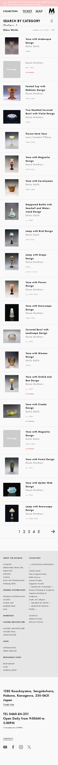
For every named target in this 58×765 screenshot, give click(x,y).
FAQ (5, 609)
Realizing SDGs (9, 583)
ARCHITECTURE (9, 635)
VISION (6, 577)
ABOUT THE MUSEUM (12, 558)
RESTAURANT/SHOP (12, 657)
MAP (39, 11)
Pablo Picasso (34, 577)
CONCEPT (7, 564)
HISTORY (7, 574)
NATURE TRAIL (9, 631)
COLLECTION (35, 558)
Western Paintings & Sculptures (42, 590)
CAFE (5, 667)
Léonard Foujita (35, 580)
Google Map (8, 704)
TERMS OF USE (35, 619)
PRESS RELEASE (10, 651)
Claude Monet (35, 571)
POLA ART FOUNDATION (13, 580)
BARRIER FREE (9, 606)
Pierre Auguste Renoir (38, 574)
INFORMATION (9, 647)
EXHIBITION (8, 615)
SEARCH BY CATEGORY (21, 22)
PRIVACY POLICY (36, 622)
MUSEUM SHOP (10, 670)
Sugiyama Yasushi (36, 583)
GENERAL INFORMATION (14, 590)
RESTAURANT (9, 664)
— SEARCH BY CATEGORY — (41, 587)
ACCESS (6, 599)
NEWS (6, 641)
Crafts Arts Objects (37, 599)
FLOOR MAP (8, 603)
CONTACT (33, 615)
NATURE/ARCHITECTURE (14, 622)
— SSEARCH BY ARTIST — (40, 603)
